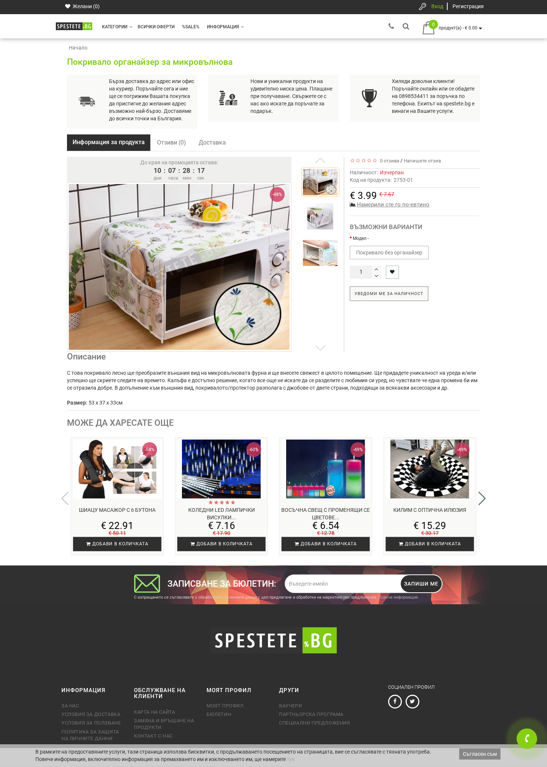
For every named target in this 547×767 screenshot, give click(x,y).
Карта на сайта (154, 712)
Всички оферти (156, 26)
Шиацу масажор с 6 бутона (117, 510)
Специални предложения (314, 723)
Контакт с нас (153, 736)
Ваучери (290, 706)
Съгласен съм (480, 754)
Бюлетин (219, 714)
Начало (78, 48)
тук (291, 759)
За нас (70, 706)
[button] (482, 498)
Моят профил (225, 706)
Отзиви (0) (171, 142)
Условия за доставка (90, 714)
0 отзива (388, 161)
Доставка (212, 142)
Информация (223, 26)
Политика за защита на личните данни (90, 735)
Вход (437, 6)
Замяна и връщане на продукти (164, 724)
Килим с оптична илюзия (429, 510)
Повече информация (398, 597)
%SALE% (190, 26)
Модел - (361, 238)
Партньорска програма (311, 714)
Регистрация (468, 6)
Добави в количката (119, 543)
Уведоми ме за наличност (389, 293)
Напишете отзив (422, 161)
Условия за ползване (91, 723)
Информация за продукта (109, 142)
